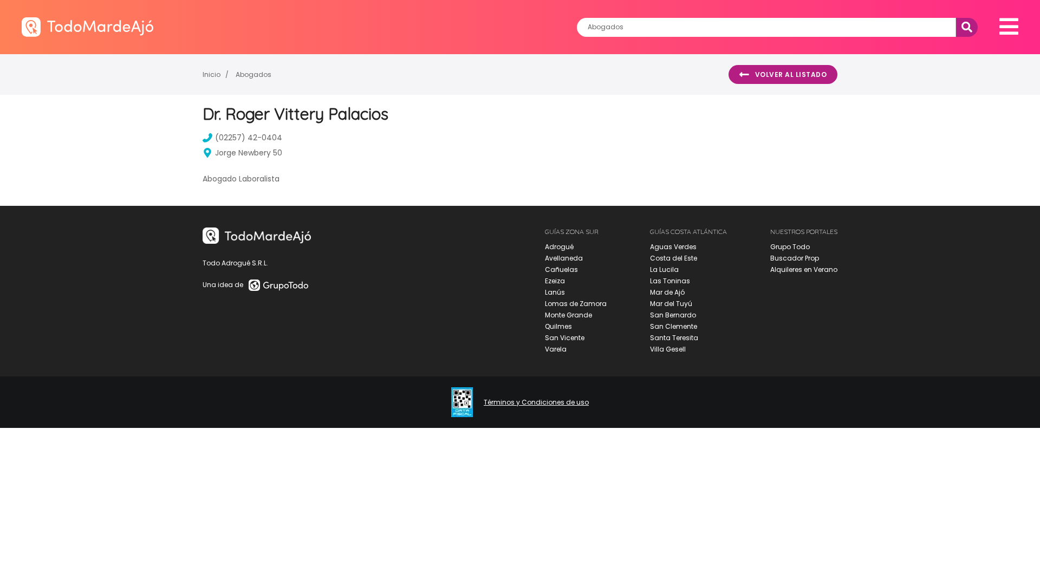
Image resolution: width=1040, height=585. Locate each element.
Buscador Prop (794, 258)
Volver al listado (791, 74)
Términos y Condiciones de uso (536, 402)
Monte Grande (568, 315)
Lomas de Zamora (576, 303)
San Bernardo (673, 315)
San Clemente (673, 326)
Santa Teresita (674, 337)
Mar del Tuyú (671, 303)
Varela (556, 349)
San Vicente (564, 337)
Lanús (555, 292)
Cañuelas (561, 269)
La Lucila (664, 269)
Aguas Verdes (673, 246)
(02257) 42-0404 (248, 137)
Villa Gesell (668, 349)
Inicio (211, 74)
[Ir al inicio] (87, 26)
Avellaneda (564, 258)
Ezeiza (555, 280)
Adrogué (559, 246)
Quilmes (558, 326)
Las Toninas (670, 280)
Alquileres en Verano (803, 269)
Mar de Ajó (667, 292)
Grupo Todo (790, 246)
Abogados (253, 74)
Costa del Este (673, 258)
